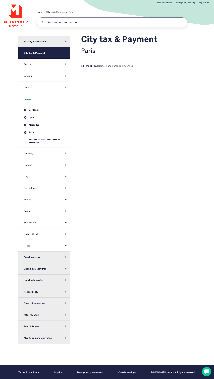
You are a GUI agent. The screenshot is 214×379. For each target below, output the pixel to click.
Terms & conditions (28, 372)
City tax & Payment (55, 12)
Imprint (58, 372)
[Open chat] (206, 371)
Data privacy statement (90, 372)
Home (39, 12)
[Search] (42, 22)
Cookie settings (127, 372)
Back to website (164, 2)
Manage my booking (185, 2)
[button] (44, 41)
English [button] (202, 2)
